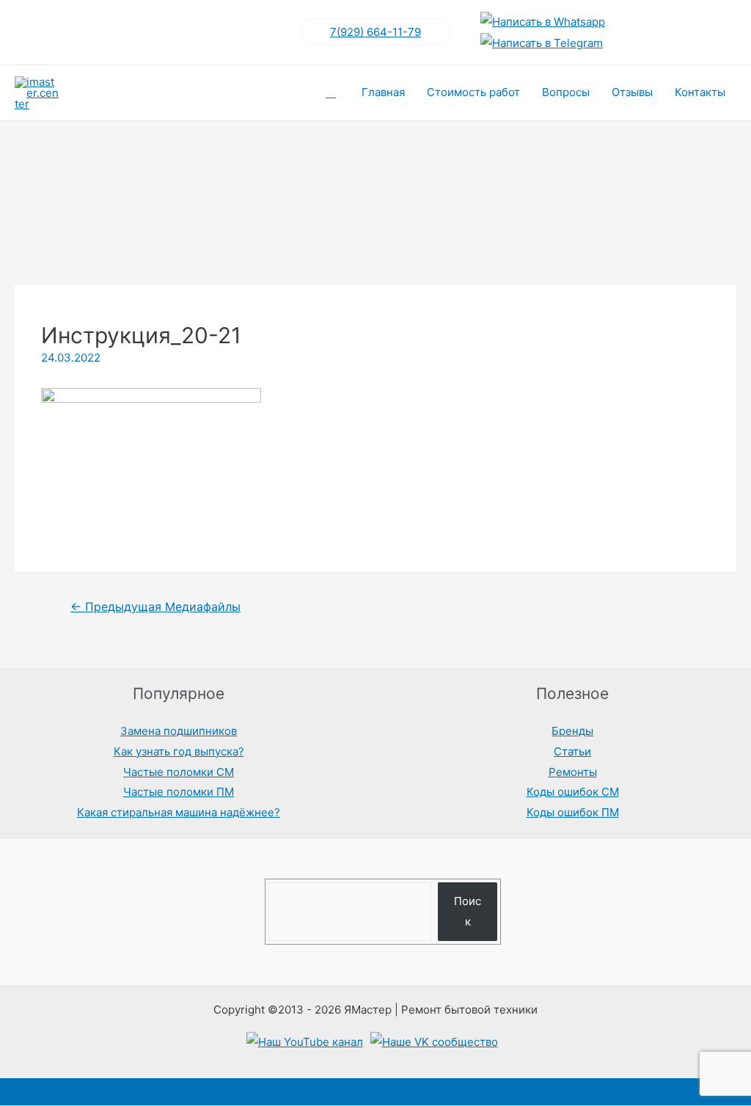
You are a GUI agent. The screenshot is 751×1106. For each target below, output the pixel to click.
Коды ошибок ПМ (573, 812)
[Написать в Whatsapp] (542, 21)
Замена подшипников (178, 731)
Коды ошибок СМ (573, 792)
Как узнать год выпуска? (179, 751)
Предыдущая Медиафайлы (155, 607)
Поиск (467, 911)
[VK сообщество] (434, 1041)
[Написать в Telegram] (541, 43)
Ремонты (573, 772)
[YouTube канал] (304, 1041)
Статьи (572, 751)
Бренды (572, 731)
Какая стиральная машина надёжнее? (178, 812)
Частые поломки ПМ (178, 792)
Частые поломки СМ (178, 772)
